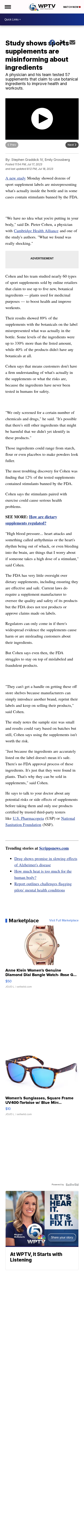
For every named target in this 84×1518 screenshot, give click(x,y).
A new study (15, 178)
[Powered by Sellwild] (72, 1184)
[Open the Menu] (7, 6)
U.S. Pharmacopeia (28, 818)
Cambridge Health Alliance (36, 230)
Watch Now (71, 7)
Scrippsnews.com (54, 848)
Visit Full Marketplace (64, 920)
